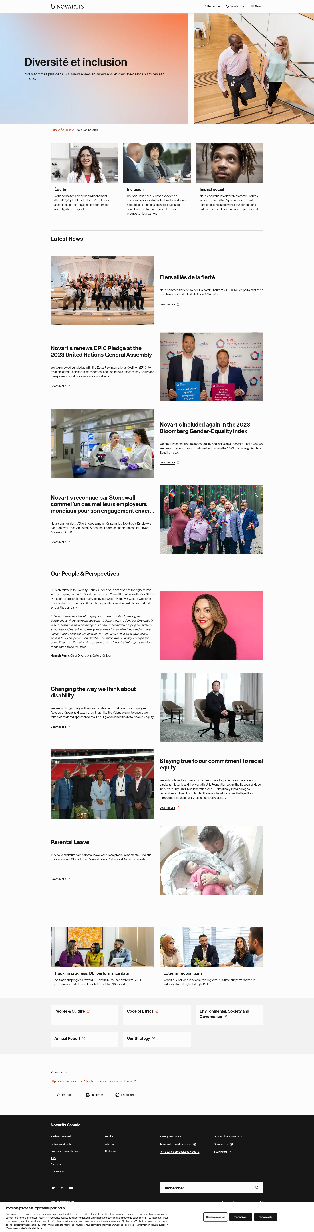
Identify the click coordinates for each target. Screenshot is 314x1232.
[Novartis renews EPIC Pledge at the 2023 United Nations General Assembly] (211, 366)
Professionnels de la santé (65, 1151)
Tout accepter (266, 1217)
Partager (67, 1094)
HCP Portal (220, 1151)
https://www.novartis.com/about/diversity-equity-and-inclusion (91, 1081)
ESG (53, 1157)
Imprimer (97, 1094)
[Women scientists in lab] (102, 443)
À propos (66, 129)
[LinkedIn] (54, 1188)
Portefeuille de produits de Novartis (179, 1151)
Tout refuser (240, 1217)
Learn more (167, 304)
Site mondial (221, 1144)
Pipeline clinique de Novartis (175, 1144)
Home (54, 129)
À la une (109, 1144)
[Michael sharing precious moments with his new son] (211, 860)
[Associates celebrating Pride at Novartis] (211, 519)
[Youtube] (71, 1188)
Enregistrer (128, 1094)
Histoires (110, 1151)
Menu (258, 6)
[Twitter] (62, 1188)
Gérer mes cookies (215, 1217)
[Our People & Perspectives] (211, 624)
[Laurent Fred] (211, 707)
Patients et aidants (61, 1144)
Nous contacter (59, 1171)
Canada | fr (236, 6)
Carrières (56, 1164)
